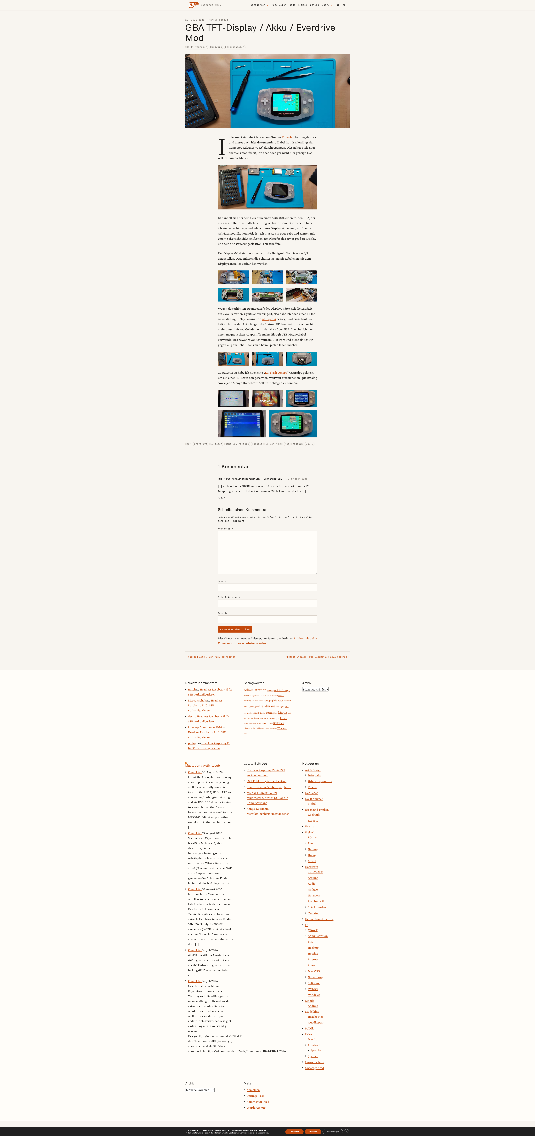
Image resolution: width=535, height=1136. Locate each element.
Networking (315, 977)
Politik (266, 718)
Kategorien (258, 5)
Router (246, 723)
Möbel (312, 803)
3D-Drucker (315, 871)
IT (306, 925)
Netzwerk (259, 718)
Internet (270, 712)
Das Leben (258, 696)
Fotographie (270, 700)
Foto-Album (279, 5)
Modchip (298, 444)
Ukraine (247, 728)
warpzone (265, 728)
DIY (188, 444)
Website (223, 613)
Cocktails (314, 814)
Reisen (283, 717)
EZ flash (216, 444)
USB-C (309, 444)
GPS (257, 707)
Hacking (313, 947)
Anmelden (253, 1090)
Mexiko (313, 1039)
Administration (255, 690)
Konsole (257, 444)
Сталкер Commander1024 (205, 727)
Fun (246, 706)
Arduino (270, 690)
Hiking (287, 707)
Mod (287, 444)
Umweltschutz (314, 1062)
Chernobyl (251, 696)
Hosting (262, 713)
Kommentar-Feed (258, 1101)
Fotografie (259, 701)
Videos (312, 787)
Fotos (280, 700)
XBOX (245, 733)
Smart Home (267, 723)
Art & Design (282, 690)
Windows (282, 728)
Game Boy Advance (237, 444)
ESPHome (281, 696)
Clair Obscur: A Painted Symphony (269, 787)
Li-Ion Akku (274, 444)
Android (313, 1005)
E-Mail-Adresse (229, 597)
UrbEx (253, 728)
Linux (282, 712)
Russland (252, 723)
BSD (245, 696)
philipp (192, 743)
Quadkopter (316, 1022)
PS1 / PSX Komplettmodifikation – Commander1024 (250, 479)
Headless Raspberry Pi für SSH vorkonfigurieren (205, 705)
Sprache (316, 1050)
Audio (312, 883)
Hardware (216, 47)
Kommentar (225, 528)
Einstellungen (197, 1133)
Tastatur (313, 913)
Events (247, 700)
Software (278, 723)
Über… (325, 5)
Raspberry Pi (273, 718)
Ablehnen (313, 1131)
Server (259, 723)
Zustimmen (294, 1131)
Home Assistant (251, 713)
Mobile (309, 1000)
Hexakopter (280, 707)
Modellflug (312, 1011)
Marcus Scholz (218, 20)
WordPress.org (256, 1107)
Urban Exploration (320, 781)
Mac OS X (314, 971)
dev (190, 716)
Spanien (313, 1056)
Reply (221, 498)
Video (259, 728)
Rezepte (313, 820)
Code (293, 5)
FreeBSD (287, 701)
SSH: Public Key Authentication (266, 781)
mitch (192, 689)
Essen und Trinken (317, 809)
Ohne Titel (195, 772)
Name (222, 581)
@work (313, 930)
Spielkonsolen (234, 47)
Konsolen (288, 137)
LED (276, 713)
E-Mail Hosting (308, 5)
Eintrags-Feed (255, 1095)
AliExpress (269, 319)
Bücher (312, 837)
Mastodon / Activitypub (202, 765)
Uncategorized (314, 1068)
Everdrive (200, 444)
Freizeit (310, 832)
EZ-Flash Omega (276, 372)
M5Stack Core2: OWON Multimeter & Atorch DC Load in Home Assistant (267, 798)
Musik (253, 718)
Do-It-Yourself (196, 47)
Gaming (252, 706)
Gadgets (313, 889)
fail (253, 700)
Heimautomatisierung (319, 919)
